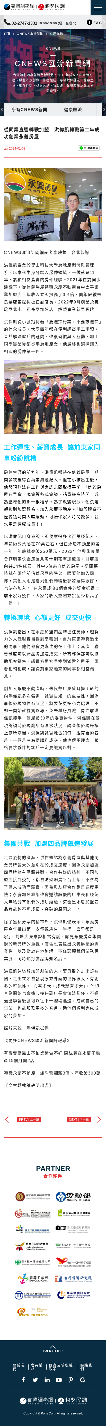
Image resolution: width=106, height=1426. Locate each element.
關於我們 (19, 1367)
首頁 (7, 33)
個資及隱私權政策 (61, 1367)
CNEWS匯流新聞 (30, 33)
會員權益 (37, 1367)
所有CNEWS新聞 (29, 109)
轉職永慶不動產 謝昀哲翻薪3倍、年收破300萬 (52, 1073)
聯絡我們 (86, 1367)
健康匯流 (73, 109)
